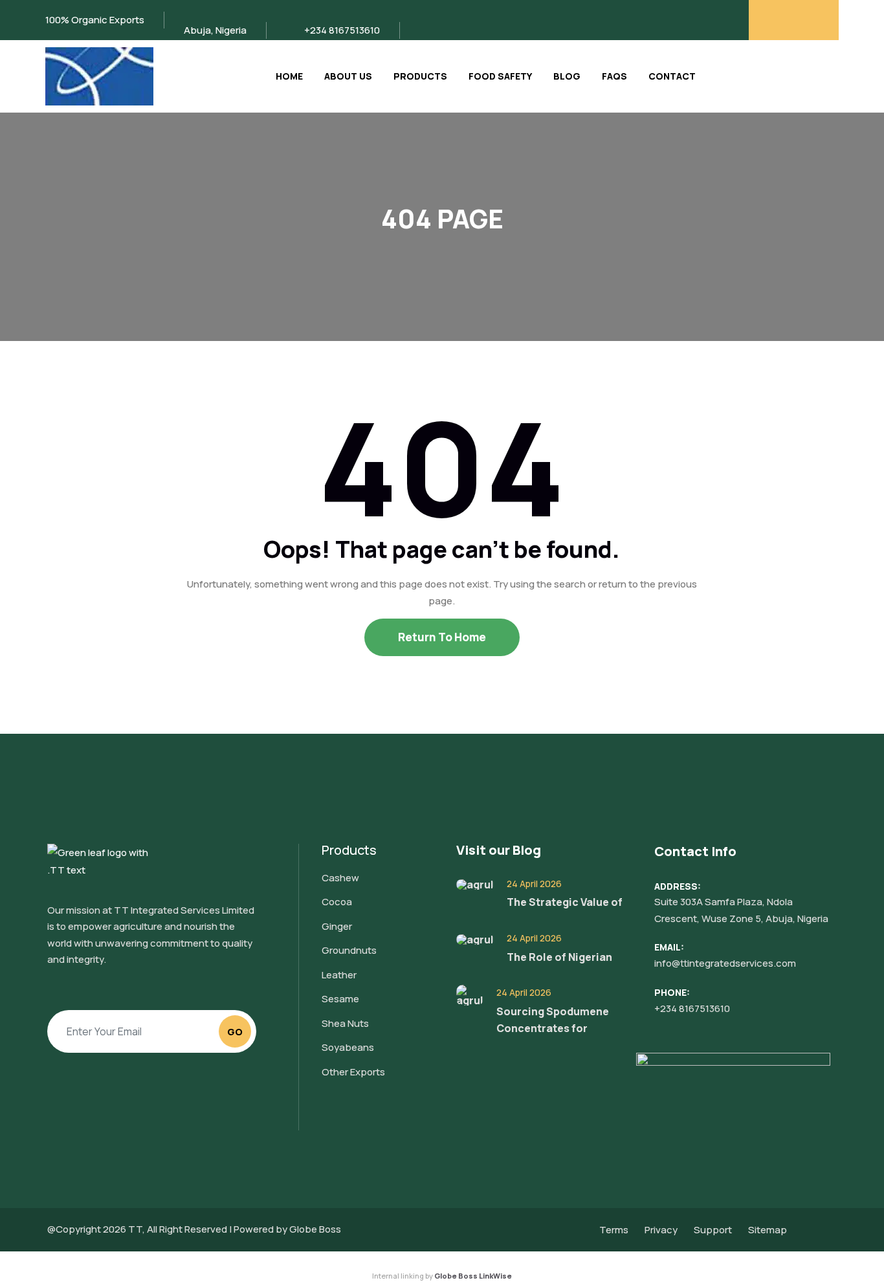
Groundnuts (349, 950)
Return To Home (442, 637)
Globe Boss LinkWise (473, 1276)
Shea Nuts (345, 1023)
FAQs (614, 76)
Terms (613, 1230)
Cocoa (337, 901)
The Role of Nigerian (559, 957)
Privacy (661, 1230)
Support (713, 1230)
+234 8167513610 (692, 1008)
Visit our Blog (498, 850)
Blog (566, 76)
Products (420, 76)
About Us (348, 76)
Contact (672, 76)
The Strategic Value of (565, 902)
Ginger (337, 926)
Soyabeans (348, 1047)
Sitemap (767, 1230)
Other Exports (353, 1072)
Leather (339, 975)
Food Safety (500, 76)
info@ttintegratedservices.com (725, 963)
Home (289, 76)
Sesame (340, 999)
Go (235, 1032)
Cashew (340, 878)
